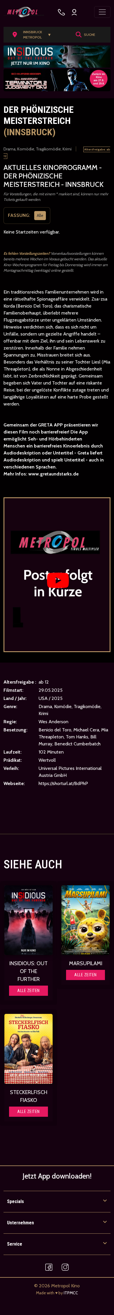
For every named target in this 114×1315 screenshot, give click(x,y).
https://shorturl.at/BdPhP (63, 783)
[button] (34, 34)
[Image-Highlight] (28, 920)
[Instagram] (65, 1267)
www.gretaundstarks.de (53, 473)
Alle (40, 215)
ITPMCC (71, 1292)
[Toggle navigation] (102, 12)
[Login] (74, 12)
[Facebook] (49, 1267)
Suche (89, 34)
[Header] (57, 56)
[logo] (24, 12)
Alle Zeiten (28, 990)
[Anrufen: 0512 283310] (61, 12)
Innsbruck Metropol (37, 34)
